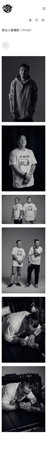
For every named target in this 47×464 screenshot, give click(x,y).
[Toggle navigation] (44, 8)
